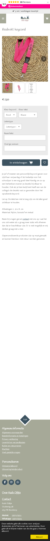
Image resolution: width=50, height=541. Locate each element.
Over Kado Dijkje (11, 493)
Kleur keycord (10, 109)
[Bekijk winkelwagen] (47, 18)
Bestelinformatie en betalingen (15, 436)
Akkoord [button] (39, 537)
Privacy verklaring (10, 439)
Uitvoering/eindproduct (12, 469)
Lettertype (8, 121)
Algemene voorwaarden (12, 432)
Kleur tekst (23, 109)
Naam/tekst (8, 133)
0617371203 (16, 515)
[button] (7, 88)
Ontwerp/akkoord (9, 466)
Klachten (5, 449)
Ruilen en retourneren (11, 445)
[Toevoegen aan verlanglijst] (44, 162)
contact (26, 219)
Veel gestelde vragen (11, 452)
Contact (6, 499)
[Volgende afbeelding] (44, 59)
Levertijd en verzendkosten (13, 442)
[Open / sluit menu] (3, 18)
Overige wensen (11, 144)
